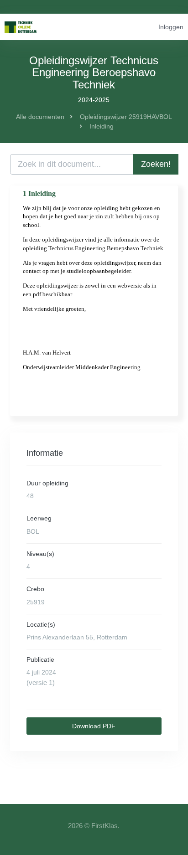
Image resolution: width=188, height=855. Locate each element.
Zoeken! (156, 164)
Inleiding (101, 126)
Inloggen (170, 27)
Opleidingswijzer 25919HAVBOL (126, 116)
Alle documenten (40, 116)
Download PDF (93, 726)
